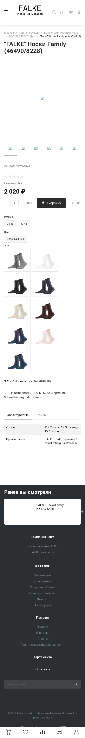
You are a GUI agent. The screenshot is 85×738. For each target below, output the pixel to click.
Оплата (43, 638)
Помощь (42, 617)
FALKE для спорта (42, 552)
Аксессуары (42, 605)
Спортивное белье (42, 587)
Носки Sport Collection (42, 593)
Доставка (42, 632)
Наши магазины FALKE (42, 546)
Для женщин (42, 575)
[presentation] (82, 511)
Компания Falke (42, 537)
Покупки (42, 626)
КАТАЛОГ (42, 566)
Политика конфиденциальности (42, 644)
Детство (42, 599)
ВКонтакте (42, 669)
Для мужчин (42, 581)
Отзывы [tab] (40, 415)
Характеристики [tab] (18, 415)
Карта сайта (42, 657)
